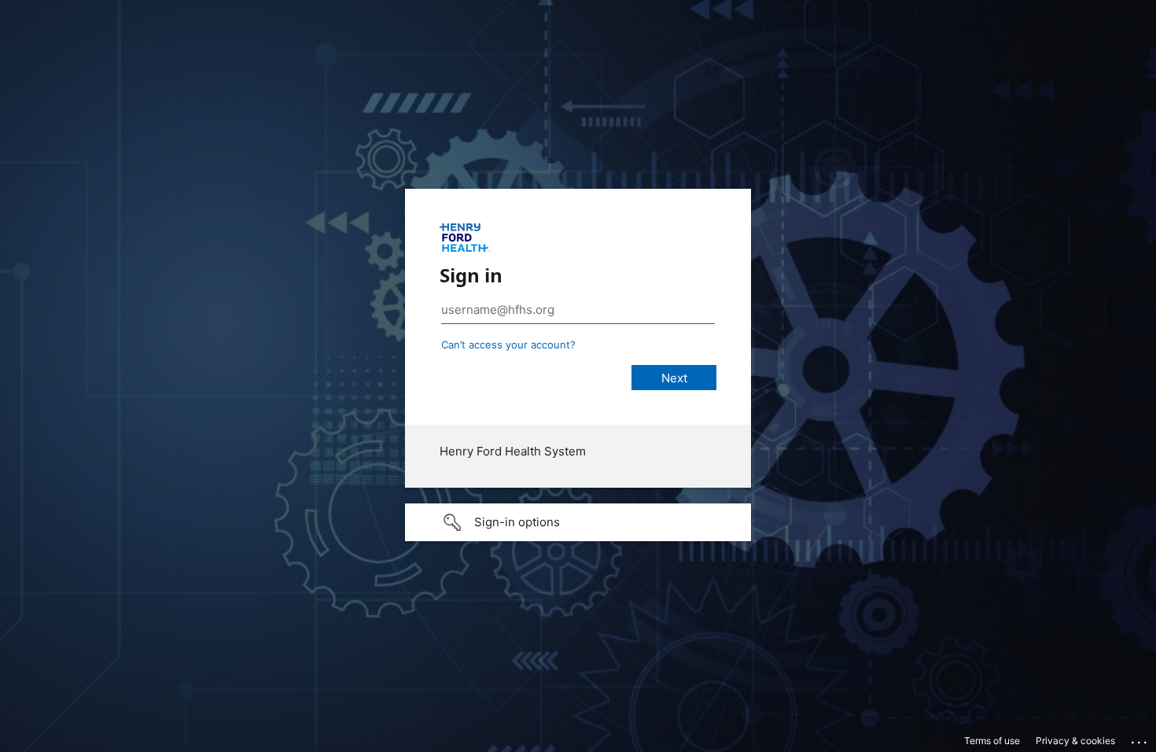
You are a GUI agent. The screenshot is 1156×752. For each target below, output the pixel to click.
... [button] (1140, 738)
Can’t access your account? (508, 344)
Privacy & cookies (1075, 740)
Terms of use (992, 740)
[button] (578, 522)
